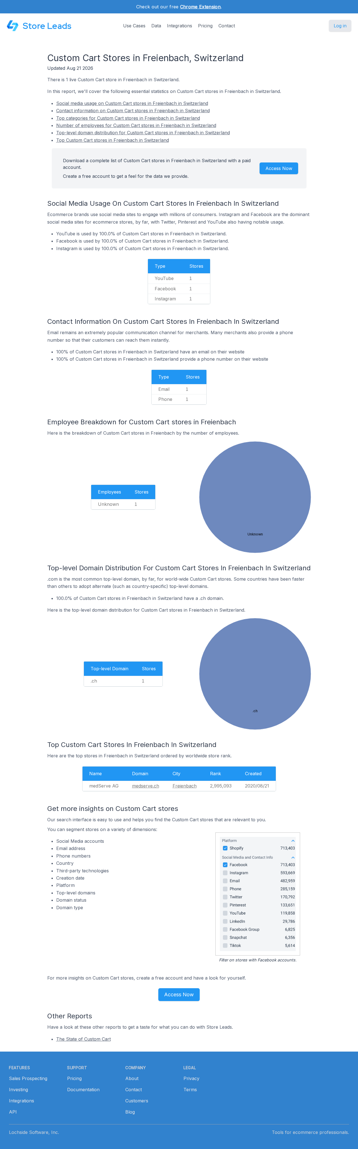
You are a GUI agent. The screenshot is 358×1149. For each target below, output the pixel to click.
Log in (340, 25)
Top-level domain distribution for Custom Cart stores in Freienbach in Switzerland (143, 132)
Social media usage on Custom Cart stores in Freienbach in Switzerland (132, 103)
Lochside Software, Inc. (34, 1132)
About (131, 1078)
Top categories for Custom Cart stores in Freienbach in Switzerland (128, 118)
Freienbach (185, 786)
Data (156, 25)
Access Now (278, 168)
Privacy (191, 1078)
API (13, 1112)
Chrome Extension (200, 6)
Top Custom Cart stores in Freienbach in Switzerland (112, 140)
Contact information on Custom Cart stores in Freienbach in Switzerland (133, 110)
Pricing (205, 25)
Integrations (179, 25)
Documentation (83, 1089)
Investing (18, 1089)
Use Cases (134, 25)
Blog (130, 1112)
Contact (226, 25)
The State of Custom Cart (83, 1039)
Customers (136, 1100)
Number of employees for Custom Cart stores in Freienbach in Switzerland (136, 125)
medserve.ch (145, 786)
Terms (190, 1089)
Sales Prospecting (28, 1078)
